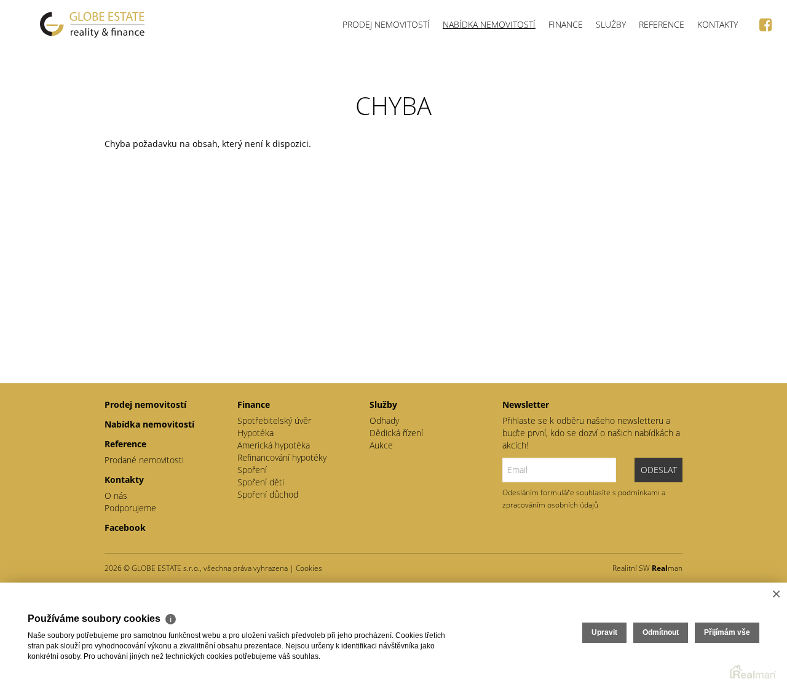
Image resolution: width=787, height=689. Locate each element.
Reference (661, 24)
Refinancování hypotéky (281, 457)
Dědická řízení (396, 433)
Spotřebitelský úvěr (274, 420)
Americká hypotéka (273, 445)
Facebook (125, 527)
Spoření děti (260, 482)
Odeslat (659, 470)
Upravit (604, 632)
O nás (116, 495)
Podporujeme (130, 508)
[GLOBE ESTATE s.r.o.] (92, 24)
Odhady (384, 420)
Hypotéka (255, 433)
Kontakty (717, 24)
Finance (565, 24)
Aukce (381, 445)
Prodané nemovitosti (144, 460)
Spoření (252, 470)
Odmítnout (661, 632)
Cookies (309, 568)
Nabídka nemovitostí (489, 24)
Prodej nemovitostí (386, 24)
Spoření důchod (267, 494)
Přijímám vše (727, 632)
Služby (611, 24)
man (667, 568)
